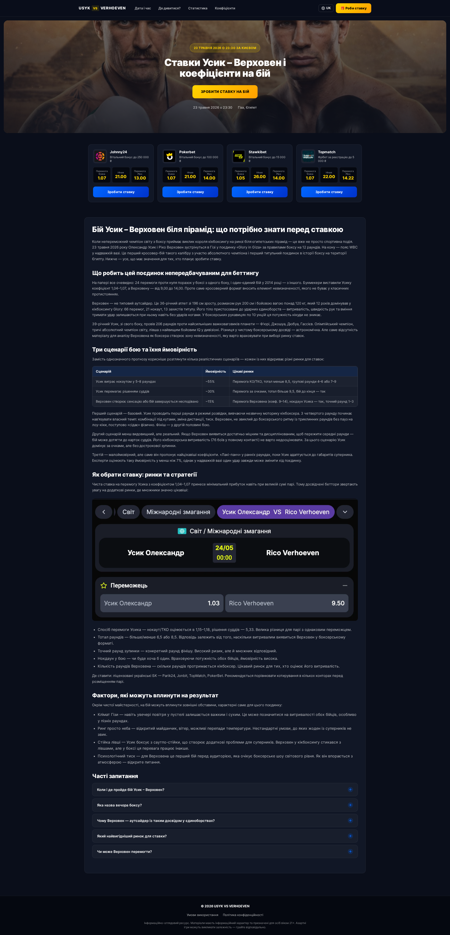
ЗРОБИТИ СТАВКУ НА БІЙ (225, 91)
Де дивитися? (169, 8)
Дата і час (143, 8)
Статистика (197, 8)
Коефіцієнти (225, 8)
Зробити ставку (121, 192)
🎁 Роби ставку (354, 8)
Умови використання (202, 915)
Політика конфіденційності (243, 915)
